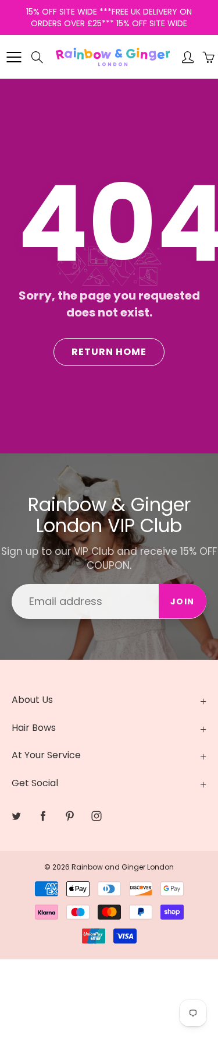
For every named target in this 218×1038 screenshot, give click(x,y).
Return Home (109, 351)
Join (182, 601)
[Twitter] (16, 815)
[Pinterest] (69, 815)
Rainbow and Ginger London (123, 867)
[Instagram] (96, 815)
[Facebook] (43, 815)
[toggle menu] (13, 57)
